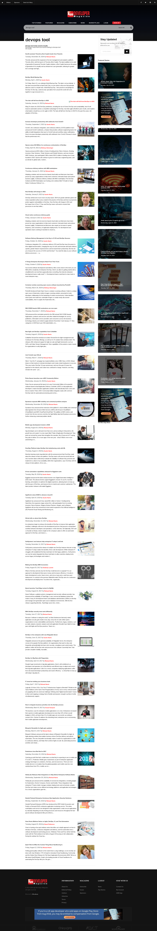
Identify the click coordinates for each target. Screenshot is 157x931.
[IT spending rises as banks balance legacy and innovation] (115, 307)
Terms (64, 899)
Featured (49, 23)
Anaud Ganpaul (50, 707)
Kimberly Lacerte (48, 567)
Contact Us (119, 886)
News (83, 23)
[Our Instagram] (150, 2)
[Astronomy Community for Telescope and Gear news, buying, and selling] (118, 928)
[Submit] (131, 27)
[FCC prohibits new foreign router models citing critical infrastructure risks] (115, 338)
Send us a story (28, 2)
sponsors (17, 2)
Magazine (60, 23)
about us (65, 886)
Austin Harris (46, 80)
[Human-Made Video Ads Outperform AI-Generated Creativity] (115, 75)
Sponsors (83, 893)
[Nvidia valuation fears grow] (115, 149)
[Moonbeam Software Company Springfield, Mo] (38, 928)
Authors (64, 893)
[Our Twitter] (145, 2)
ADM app (119, 893)
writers (8, 2)
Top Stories (36, 23)
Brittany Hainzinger (47, 148)
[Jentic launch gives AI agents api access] (115, 211)
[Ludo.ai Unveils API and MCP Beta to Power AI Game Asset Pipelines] (115, 244)
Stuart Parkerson (49, 824)
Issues (82, 890)
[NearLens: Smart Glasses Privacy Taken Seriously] (115, 130)
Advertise (65, 896)
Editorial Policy (66, 890)
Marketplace (94, 23)
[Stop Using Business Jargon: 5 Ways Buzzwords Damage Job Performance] (115, 276)
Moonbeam (35, 894)
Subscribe (73, 23)
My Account (120, 890)
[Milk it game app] (92, 928)
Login (106, 23)
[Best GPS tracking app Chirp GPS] (65, 928)
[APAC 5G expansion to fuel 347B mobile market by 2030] (115, 180)
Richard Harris (51, 56)
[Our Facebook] (141, 2)
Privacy (64, 902)
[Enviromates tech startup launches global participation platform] (115, 370)
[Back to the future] (2, 2)
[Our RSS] (154, 2)
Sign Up (116, 23)
